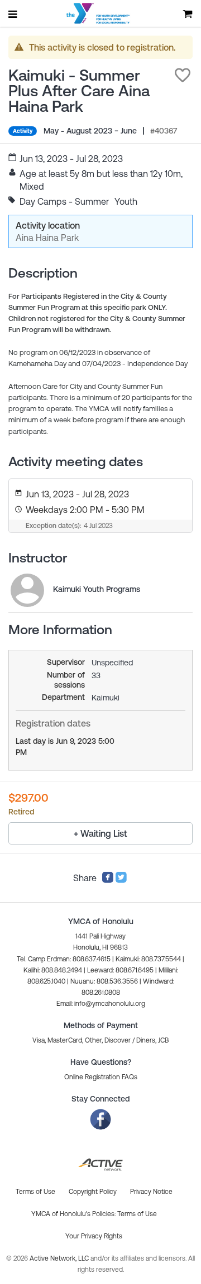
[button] (182, 75)
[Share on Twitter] (121, 880)
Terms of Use (137, 1214)
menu (13, 14)
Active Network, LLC (60, 1258)
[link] (27, 590)
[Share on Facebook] (107, 880)
